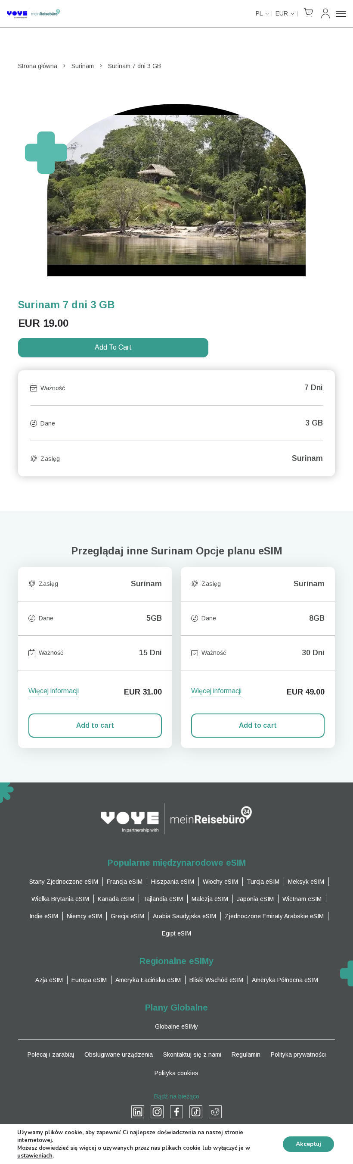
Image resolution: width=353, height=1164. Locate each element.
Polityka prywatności (298, 1054)
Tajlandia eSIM (163, 898)
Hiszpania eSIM (172, 881)
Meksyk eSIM (306, 881)
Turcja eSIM (263, 881)
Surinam (82, 66)
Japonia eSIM (255, 898)
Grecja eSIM (127, 916)
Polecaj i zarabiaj (51, 1054)
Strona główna (37, 66)
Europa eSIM (89, 979)
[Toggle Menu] (341, 14)
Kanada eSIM (116, 898)
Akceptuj (308, 1144)
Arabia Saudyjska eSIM (184, 916)
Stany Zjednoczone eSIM (63, 881)
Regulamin (246, 1054)
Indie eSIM (43, 916)
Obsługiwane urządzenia (118, 1054)
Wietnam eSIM (302, 898)
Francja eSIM (124, 881)
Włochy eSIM (220, 881)
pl (259, 13)
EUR (282, 13)
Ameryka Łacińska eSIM (148, 979)
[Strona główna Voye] (33, 13)
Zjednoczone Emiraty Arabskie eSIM (274, 916)
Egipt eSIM (176, 933)
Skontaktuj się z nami (192, 1054)
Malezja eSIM (210, 898)
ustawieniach (35, 1156)
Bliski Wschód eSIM (216, 979)
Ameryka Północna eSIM (285, 979)
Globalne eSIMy (176, 1026)
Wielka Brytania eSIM (60, 898)
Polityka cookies (176, 1073)
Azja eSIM (49, 979)
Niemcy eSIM (84, 916)
